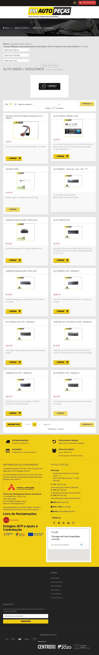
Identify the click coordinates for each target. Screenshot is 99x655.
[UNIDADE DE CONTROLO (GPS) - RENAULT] (73, 334)
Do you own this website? (60, 545)
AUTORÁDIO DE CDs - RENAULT (20, 322)
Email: (55, 511)
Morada (55, 470)
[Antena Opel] (26, 181)
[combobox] (16, 50)
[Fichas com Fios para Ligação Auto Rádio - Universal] (26, 130)
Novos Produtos (57, 582)
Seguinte (47, 424)
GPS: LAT (56, 502)
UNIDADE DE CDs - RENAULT (19, 373)
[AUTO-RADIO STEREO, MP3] (73, 128)
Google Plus (73, 523)
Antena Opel (12, 169)
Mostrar (48, 108)
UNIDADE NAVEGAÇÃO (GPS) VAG (21, 271)
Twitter (59, 523)
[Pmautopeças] (49, 12)
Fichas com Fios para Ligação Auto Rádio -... (24, 117)
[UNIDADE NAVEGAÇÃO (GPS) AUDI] (26, 232)
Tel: (54, 484)
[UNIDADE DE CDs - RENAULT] (26, 385)
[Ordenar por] (16, 104)
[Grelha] (11, 104)
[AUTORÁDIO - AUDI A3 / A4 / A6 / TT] (73, 181)
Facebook (54, 523)
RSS (64, 523)
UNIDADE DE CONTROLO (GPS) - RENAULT (72, 322)
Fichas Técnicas (57, 598)
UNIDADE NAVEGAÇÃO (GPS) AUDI (21, 220)
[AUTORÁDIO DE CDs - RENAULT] (26, 334)
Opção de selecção (24, 104)
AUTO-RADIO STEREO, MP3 (65, 116)
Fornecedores (56, 594)
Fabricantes (55, 590)
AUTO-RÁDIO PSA (61, 220)
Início (6, 28)
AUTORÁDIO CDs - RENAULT (66, 271)
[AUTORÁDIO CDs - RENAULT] (73, 283)
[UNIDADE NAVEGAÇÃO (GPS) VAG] (26, 283)
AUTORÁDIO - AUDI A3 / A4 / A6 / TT (70, 169)
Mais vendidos (56, 586)
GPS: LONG (57, 507)
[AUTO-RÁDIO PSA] (73, 232)
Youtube (68, 523)
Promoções (55, 578)
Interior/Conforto (21, 28)
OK (81, 545)
